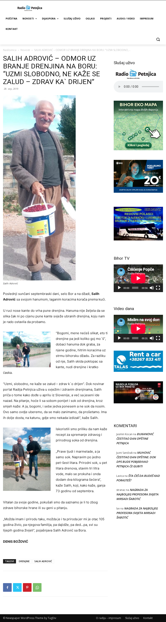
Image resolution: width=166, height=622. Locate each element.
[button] (158, 39)
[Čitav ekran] (158, 288)
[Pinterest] (27, 587)
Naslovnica (9, 50)
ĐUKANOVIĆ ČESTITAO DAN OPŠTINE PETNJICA (134, 438)
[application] (138, 278)
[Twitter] (17, 587)
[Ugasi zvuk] (152, 288)
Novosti (25, 50)
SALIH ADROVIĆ (43, 561)
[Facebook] (7, 587)
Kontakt (148, 618)
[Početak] (119, 288)
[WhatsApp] (37, 587)
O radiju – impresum (108, 618)
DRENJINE (24, 561)
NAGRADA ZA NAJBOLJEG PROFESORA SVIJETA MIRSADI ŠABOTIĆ (137, 494)
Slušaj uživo (132, 618)
